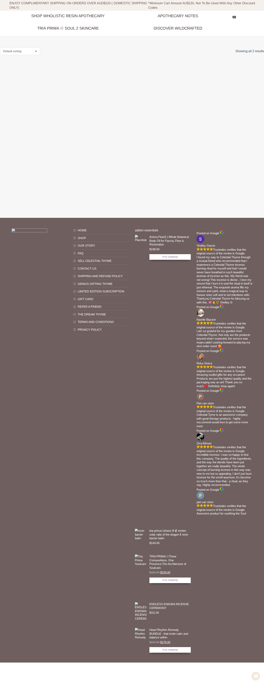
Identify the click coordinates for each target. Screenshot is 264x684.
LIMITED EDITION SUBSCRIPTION (101, 291)
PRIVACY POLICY (90, 329)
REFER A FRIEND (89, 306)
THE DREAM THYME (92, 314)
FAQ (80, 253)
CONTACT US (87, 268)
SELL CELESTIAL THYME (95, 260)
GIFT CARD (85, 299)
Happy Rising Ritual (28, 171)
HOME (82, 230)
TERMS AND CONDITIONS (96, 322)
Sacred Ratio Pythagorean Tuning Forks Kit (97, 173)
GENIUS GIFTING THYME (95, 283)
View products (28, 187)
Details (97, 203)
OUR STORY (86, 245)
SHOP (82, 238)
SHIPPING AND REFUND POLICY (100, 276)
